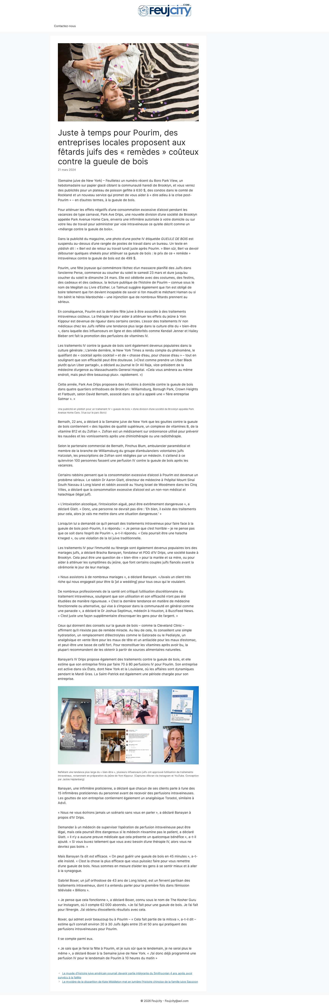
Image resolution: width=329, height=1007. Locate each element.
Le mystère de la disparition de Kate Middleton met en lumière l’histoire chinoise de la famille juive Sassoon (130, 981)
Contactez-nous (65, 26)
